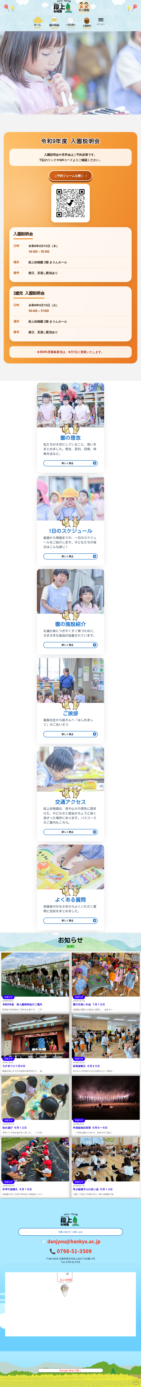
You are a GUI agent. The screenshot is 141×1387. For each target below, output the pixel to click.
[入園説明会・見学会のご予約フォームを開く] (70, 203)
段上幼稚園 (66, 1279)
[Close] (67, 1273)
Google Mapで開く (70, 1370)
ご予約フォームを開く (70, 176)
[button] (101, 22)
